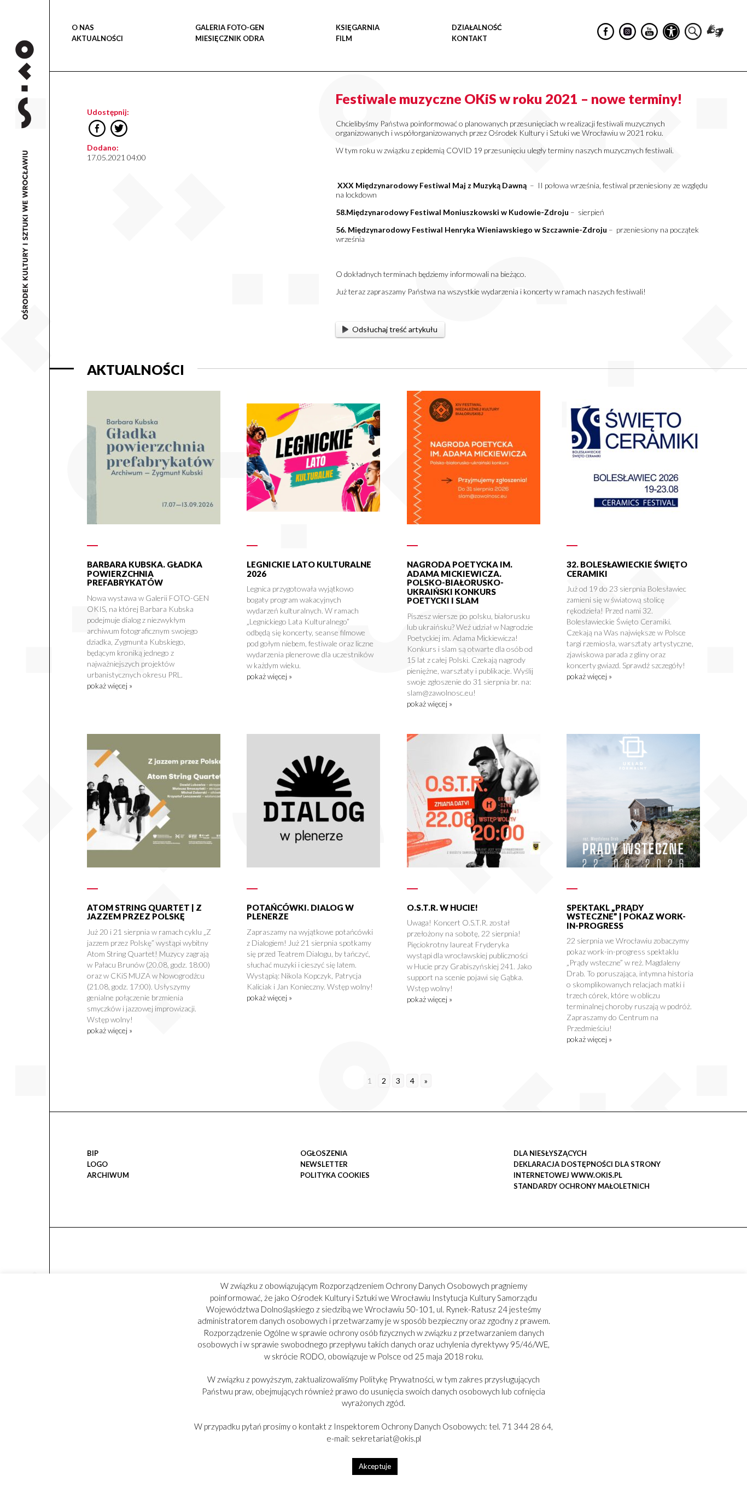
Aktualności (97, 38)
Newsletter (324, 1164)
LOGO (97, 1164)
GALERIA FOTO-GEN (229, 27)
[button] (733, 113)
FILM (344, 38)
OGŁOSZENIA (323, 1153)
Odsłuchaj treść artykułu (394, 329)
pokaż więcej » (109, 685)
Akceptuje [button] (375, 1466)
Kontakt (469, 38)
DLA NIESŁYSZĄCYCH (550, 1153)
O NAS (83, 27)
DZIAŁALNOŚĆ (477, 27)
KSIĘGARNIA (358, 27)
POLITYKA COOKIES (335, 1175)
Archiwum (108, 1175)
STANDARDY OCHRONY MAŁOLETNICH (581, 1186)
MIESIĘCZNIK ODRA (229, 38)
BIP (92, 1153)
